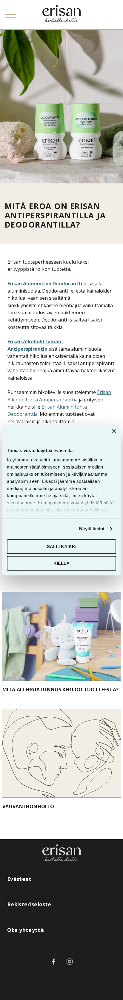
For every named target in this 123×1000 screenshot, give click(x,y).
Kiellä (61, 563)
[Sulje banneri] (114, 431)
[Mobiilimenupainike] (10, 15)
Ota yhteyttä (25, 929)
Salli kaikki (61, 546)
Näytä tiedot (91, 528)
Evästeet (19, 878)
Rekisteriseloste (29, 904)
